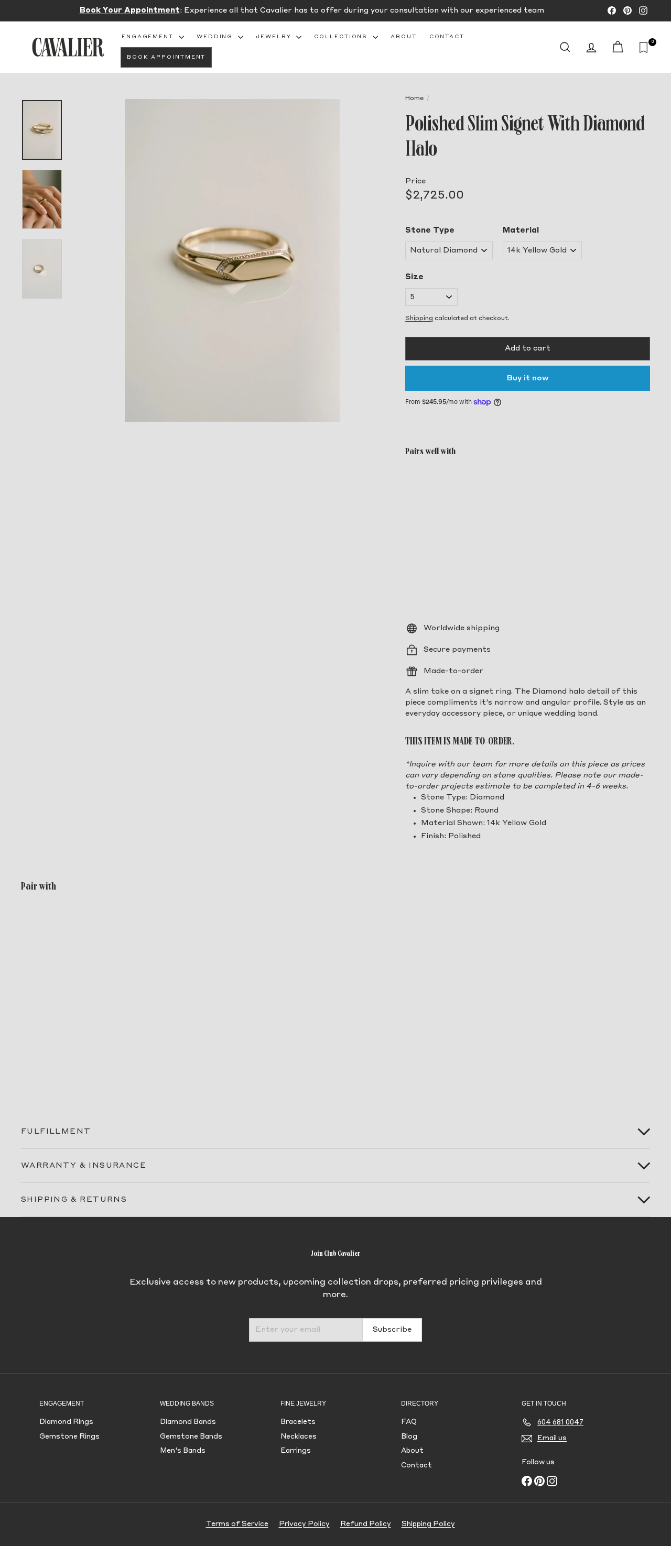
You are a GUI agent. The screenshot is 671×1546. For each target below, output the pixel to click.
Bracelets (298, 1422)
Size (414, 277)
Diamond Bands (188, 1422)
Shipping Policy (428, 1524)
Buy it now (528, 378)
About (404, 36)
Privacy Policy (304, 1524)
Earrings (295, 1451)
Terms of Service (237, 1524)
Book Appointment (166, 57)
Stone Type (429, 230)
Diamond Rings (66, 1422)
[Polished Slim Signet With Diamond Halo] (527, 504)
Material (521, 230)
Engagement (149, 36)
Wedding (216, 36)
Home (414, 98)
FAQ (409, 1422)
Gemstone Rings (69, 1436)
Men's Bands (182, 1451)
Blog (409, 1436)
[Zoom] (232, 260)
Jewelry (275, 36)
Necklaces (298, 1436)
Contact (446, 36)
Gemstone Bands (191, 1436)
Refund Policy (365, 1524)
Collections (342, 36)
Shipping (419, 318)
